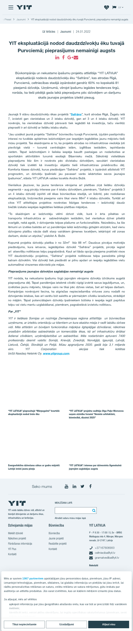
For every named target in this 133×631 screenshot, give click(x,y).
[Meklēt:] (93, 510)
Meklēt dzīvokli (15, 533)
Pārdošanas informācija (20, 543)
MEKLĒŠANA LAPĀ (63, 502)
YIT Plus (12, 549)
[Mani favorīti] (106, 7)
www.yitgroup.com (56, 353)
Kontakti (12, 554)
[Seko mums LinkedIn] (74, 486)
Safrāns (76, 114)
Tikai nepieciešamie (24, 624)
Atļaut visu (108, 624)
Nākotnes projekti (17, 538)
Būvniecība (54, 533)
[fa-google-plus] (69, 57)
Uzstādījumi (66, 624)
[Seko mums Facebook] (90, 486)
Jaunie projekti (56, 538)
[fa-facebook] (63, 57)
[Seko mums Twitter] (82, 486)
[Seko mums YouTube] (66, 486)
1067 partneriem (32, 578)
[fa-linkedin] (57, 57)
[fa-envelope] (76, 57)
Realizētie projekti (57, 543)
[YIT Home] (24, 7)
